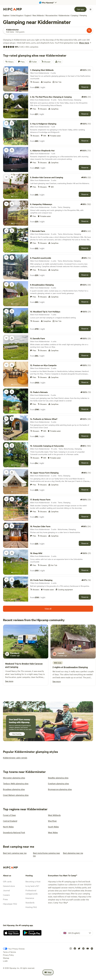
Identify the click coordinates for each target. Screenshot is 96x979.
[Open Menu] (90, 9)
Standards (30, 902)
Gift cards (7, 881)
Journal (6, 890)
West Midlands (38, 15)
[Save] (6, 69)
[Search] (89, 30)
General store (9, 886)
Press (5, 899)
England (28, 15)
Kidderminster (64, 15)
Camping (74, 15)
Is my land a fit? (32, 886)
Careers (6, 894)
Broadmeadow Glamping (76, 667)
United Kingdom (16, 15)
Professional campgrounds (32, 892)
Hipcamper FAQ (10, 903)
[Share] (12, 69)
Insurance (30, 898)
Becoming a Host (33, 881)
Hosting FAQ (31, 907)
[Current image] (12, 89)
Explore (6, 15)
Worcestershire (51, 15)
